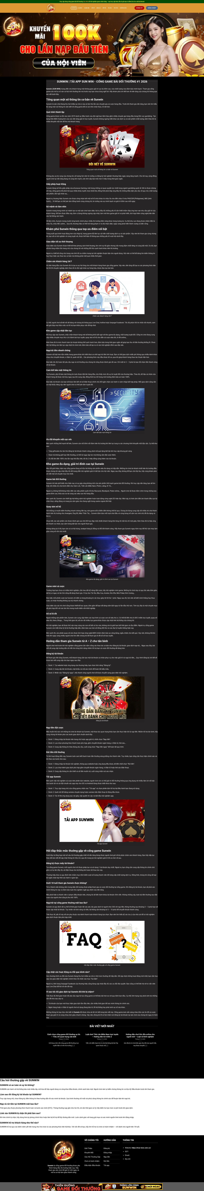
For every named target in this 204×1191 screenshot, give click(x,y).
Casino (80, 8)
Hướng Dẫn (123, 8)
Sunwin (74, 8)
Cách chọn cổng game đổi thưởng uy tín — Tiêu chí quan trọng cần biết (63, 1035)
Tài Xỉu (110, 8)
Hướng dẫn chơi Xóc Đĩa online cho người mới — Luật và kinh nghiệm (140, 1035)
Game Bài (86, 8)
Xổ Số (93, 8)
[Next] (158, 1052)
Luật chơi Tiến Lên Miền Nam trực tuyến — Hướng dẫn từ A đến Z (102, 1035)
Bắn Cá (99, 8)
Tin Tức (116, 8)
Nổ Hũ (104, 8)
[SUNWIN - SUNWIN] (56, 8)
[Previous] (45, 1052)
